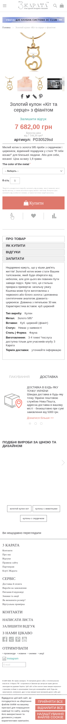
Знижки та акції (10, 596)
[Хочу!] (33, 216)
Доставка (49, 376)
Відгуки (6, 558)
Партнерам (8, 566)
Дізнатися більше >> (40, 418)
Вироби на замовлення (14, 588)
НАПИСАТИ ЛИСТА (17, 619)
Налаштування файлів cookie (50, 715)
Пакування (19, 376)
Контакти (7, 550)
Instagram (12, 658)
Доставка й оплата (12, 584)
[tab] (33, 239)
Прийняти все (50, 701)
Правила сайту (10, 562)
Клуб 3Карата (9, 570)
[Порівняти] (54, 216)
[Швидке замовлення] (12, 216)
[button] (24, 84)
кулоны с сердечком (33, 518)
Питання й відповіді (13, 592)
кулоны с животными (46, 508)
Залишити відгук (33, 119)
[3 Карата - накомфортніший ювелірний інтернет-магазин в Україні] (33, 5)
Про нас (6, 554)
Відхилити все (50, 708)
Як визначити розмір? (14, 600)
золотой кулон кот (19, 508)
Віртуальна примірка (13, 604)
